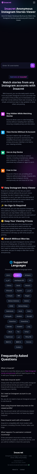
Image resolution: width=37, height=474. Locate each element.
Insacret (7, 2)
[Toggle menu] (34, 2)
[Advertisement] (18, 42)
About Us (15, 469)
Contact (22, 469)
